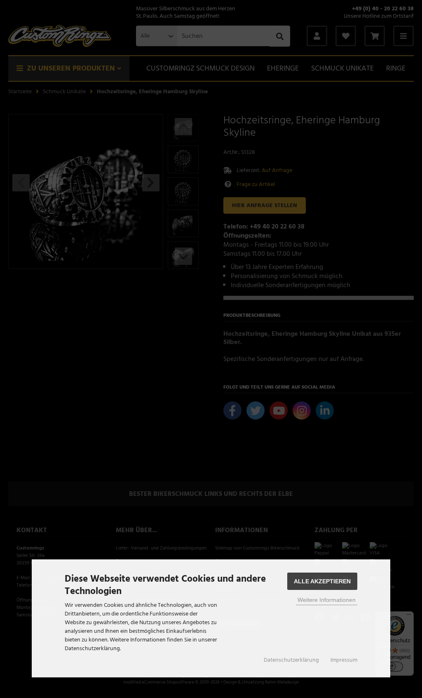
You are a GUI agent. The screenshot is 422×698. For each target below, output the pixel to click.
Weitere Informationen (327, 600)
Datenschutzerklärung (291, 660)
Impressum (344, 660)
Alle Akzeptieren (322, 581)
